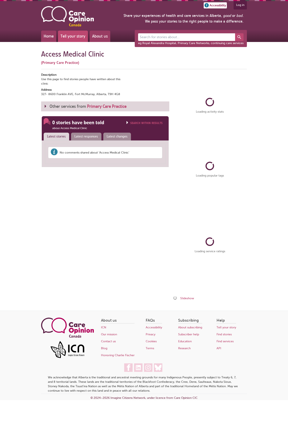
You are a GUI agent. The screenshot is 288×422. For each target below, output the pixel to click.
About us (100, 36)
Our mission (109, 334)
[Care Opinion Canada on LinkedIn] (138, 367)
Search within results (146, 123)
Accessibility (154, 327)
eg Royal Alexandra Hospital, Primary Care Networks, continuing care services (191, 43)
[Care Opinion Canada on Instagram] (148, 367)
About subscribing (190, 327)
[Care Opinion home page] (67, 16)
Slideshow (187, 298)
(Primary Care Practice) (60, 62)
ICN (103, 327)
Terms (150, 348)
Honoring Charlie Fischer (118, 355)
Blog (104, 348)
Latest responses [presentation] (86, 136)
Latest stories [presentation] (56, 136)
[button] (215, 5)
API (219, 348)
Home (49, 36)
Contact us (108, 341)
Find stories (224, 334)
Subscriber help (188, 334)
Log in (240, 5)
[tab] (55, 137)
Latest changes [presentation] (117, 136)
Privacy (150, 334)
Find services (225, 341)
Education (185, 341)
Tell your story (73, 36)
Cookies (151, 341)
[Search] (239, 37)
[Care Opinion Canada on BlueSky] (158, 367)
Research (184, 348)
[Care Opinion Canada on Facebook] (128, 367)
